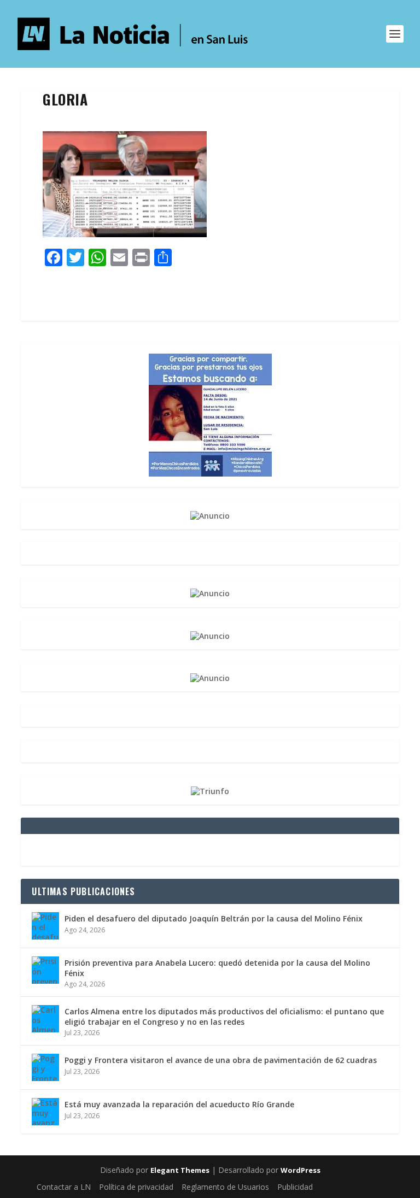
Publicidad (295, 1187)
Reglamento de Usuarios (225, 1187)
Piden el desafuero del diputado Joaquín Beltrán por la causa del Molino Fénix (214, 918)
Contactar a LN (64, 1187)
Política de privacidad (136, 1187)
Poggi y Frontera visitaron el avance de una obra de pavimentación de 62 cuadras (221, 1060)
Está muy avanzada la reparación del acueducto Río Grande (179, 1104)
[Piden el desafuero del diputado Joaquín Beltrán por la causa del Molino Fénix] (45, 925)
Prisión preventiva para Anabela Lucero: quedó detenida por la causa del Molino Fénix (217, 968)
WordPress (300, 1170)
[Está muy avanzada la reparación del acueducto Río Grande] (45, 1111)
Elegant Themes (179, 1170)
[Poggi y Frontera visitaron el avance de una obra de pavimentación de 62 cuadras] (45, 1067)
